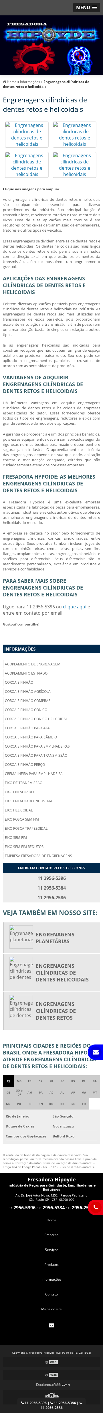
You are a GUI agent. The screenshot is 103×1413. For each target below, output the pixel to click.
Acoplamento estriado (26, 673)
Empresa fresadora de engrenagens (38, 855)
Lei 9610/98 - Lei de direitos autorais (68, 1167)
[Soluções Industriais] (51, 1397)
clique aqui (74, 607)
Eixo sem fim (16, 837)
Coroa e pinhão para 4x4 (27, 728)
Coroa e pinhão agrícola (28, 691)
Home (51, 1220)
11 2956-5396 (35, 1402)
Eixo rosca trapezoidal (26, 828)
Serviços (51, 1249)
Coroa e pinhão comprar (27, 700)
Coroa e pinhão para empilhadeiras (37, 746)
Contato (51, 1294)
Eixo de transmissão (23, 782)
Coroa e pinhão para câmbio (31, 737)
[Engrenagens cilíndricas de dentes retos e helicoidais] (27, 134)
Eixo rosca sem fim (22, 819)
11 (22, 1208)
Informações (19, 649)
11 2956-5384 (64, 1402)
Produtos (51, 1264)
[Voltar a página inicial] (51, 45)
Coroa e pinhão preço (25, 764)
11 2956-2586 (52, 1407)
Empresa (51, 1234)
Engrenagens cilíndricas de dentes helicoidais (62, 972)
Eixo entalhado (19, 792)
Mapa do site (51, 1309)
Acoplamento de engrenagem (32, 664)
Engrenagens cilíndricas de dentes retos (56, 1011)
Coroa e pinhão (19, 682)
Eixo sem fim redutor (24, 846)
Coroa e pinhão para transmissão (36, 755)
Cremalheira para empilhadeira (34, 773)
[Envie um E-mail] (51, 1325)
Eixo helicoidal (19, 810)
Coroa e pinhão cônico (26, 709)
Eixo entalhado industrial (29, 801)
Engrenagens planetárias (55, 938)
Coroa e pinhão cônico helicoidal (36, 718)
